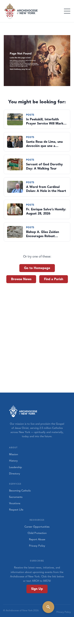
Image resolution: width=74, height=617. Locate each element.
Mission (13, 454)
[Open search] (48, 607)
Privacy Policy (37, 545)
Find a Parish (53, 279)
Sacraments (15, 497)
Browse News (21, 279)
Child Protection (37, 533)
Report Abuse (37, 539)
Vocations (14, 503)
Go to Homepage (37, 268)
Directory (14, 473)
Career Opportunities (37, 526)
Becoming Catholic (20, 490)
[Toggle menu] (67, 11)
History (13, 460)
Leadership (15, 467)
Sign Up (37, 589)
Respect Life (16, 509)
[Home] (21, 11)
